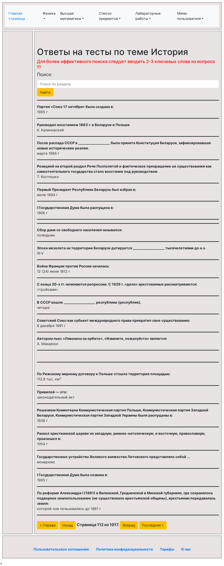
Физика (49, 13)
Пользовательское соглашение (61, 549)
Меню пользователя (189, 16)
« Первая (48, 525)
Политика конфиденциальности (124, 549)
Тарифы (167, 549)
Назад (67, 525)
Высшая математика (70, 16)
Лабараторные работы (148, 16)
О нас (186, 549)
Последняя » (153, 525)
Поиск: (44, 74)
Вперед (129, 525)
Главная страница (17, 16)
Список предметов (108, 16)
